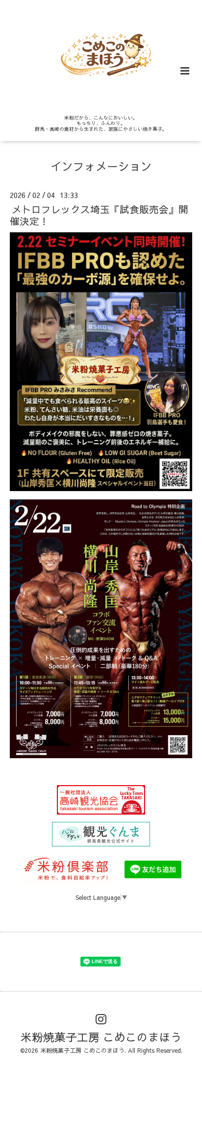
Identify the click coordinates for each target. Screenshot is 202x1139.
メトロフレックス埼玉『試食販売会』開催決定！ (99, 214)
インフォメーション (101, 165)
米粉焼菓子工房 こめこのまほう (101, 1036)
